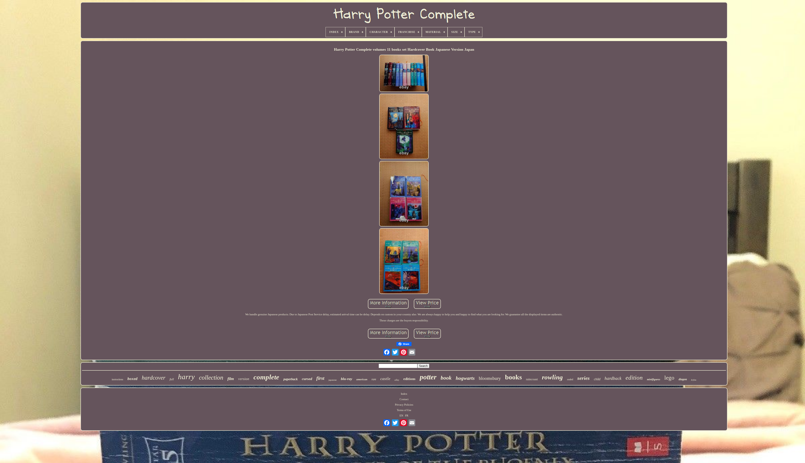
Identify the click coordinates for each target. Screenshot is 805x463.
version (243, 379)
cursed (307, 379)
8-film (693, 380)
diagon (683, 379)
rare (373, 379)
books (513, 377)
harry (186, 377)
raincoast (532, 379)
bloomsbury (490, 378)
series (583, 378)
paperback (290, 379)
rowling (552, 377)
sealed (570, 379)
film (230, 378)
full (172, 379)
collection (211, 377)
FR (406, 415)
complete (266, 377)
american (361, 379)
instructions (117, 379)
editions (409, 379)
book (446, 378)
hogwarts (465, 378)
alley (397, 380)
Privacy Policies (404, 404)
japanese (332, 380)
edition (634, 377)
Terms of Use (404, 410)
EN (401, 415)
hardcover (153, 377)
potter (428, 377)
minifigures (653, 379)
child (597, 379)
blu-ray (346, 379)
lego (669, 378)
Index (404, 393)
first (320, 378)
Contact (404, 399)
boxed (132, 378)
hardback (613, 378)
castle (385, 378)
